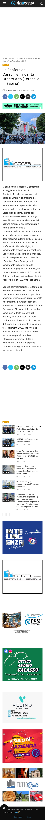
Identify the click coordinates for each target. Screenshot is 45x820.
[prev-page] (4, 514)
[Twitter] (10, 96)
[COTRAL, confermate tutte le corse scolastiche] (8, 442)
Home (4, 59)
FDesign (15, 812)
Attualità (11, 59)
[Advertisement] (22, 31)
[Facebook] (5, 96)
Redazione (12, 90)
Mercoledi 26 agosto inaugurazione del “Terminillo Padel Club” (27, 484)
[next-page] (8, 514)
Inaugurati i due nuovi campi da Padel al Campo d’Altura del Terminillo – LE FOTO (28, 428)
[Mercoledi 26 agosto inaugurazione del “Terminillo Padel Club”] (8, 484)
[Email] (22, 96)
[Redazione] (4, 90)
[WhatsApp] (16, 96)
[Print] (28, 96)
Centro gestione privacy (22, 817)
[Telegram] (33, 96)
